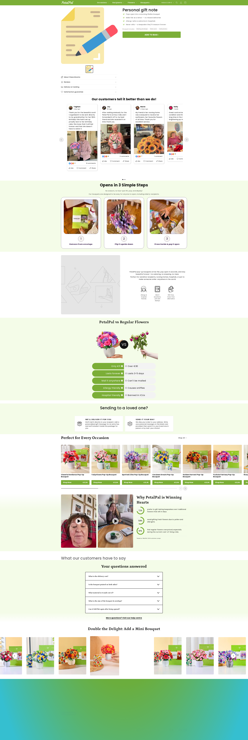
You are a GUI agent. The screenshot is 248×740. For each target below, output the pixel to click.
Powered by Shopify (77, 735)
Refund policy (89, 735)
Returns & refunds (67, 705)
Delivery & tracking (68, 698)
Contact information (134, 735)
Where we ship (66, 702)
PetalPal (68, 735)
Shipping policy (121, 735)
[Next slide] (186, 139)
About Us (64, 688)
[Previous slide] (61, 139)
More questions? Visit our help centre (124, 618)
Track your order (67, 695)
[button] (102, 2)
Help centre (65, 691)
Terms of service (110, 735)
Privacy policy (99, 735)
